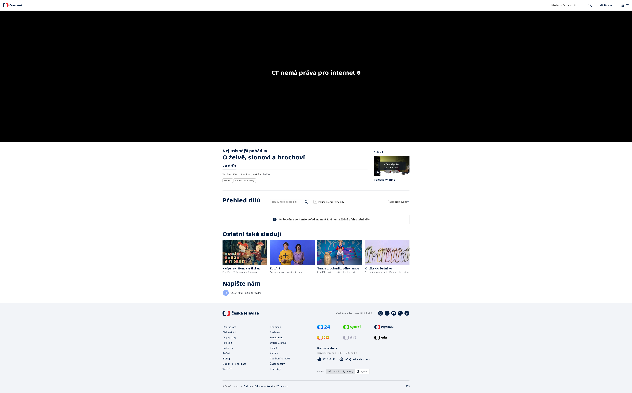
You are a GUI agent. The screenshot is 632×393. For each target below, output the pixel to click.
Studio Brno (276, 337)
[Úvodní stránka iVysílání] (15, 5)
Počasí (226, 353)
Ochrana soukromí (263, 386)
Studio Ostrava (278, 342)
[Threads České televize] (406, 313)
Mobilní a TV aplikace (234, 363)
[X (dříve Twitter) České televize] (400, 313)
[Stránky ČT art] (349, 338)
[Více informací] (359, 73)
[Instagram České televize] (380, 313)
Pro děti (227, 180)
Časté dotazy (277, 363)
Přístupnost (282, 386)
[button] (391, 167)
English (247, 386)
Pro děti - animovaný (244, 180)
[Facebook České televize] (387, 313)
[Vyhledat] (306, 201)
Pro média (275, 327)
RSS (408, 386)
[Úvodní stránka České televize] (241, 313)
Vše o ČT (227, 369)
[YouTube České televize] (393, 313)
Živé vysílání (229, 332)
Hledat (590, 5)
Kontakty (275, 369)
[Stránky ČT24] (323, 328)
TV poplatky (229, 337)
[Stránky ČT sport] (352, 328)
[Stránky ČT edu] (380, 338)
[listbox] (348, 371)
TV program (229, 327)
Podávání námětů (280, 358)
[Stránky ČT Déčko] (323, 338)
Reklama (275, 332)
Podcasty (228, 348)
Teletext (227, 342)
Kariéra (274, 353)
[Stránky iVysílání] (384, 328)
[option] (334, 371)
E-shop (227, 358)
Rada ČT (274, 348)
